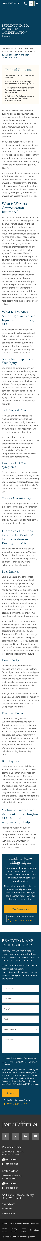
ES (31, 3)
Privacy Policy (14, 1230)
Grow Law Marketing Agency (23, 1236)
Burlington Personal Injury (17, 52)
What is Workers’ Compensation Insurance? (20, 76)
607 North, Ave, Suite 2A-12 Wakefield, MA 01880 (13, 1153)
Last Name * (9, 998)
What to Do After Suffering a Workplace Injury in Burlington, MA (20, 83)
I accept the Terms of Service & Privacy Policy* (21, 1063)
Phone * (7, 1009)
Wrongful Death (8, 1204)
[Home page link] (11, 3)
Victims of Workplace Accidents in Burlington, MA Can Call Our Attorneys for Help (20, 98)
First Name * (9, 988)
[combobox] (20, 1029)
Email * (6, 1019)
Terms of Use (4, 1230)
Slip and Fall (7, 1208)
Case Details (9, 1039)
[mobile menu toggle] (36, 3)
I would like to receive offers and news (20, 1058)
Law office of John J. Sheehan (18, 48)
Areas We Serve (8, 1213)
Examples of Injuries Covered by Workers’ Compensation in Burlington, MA (19, 90)
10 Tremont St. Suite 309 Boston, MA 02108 (12, 1177)
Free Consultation (20, 909)
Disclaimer (34, 1230)
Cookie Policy (23, 1230)
